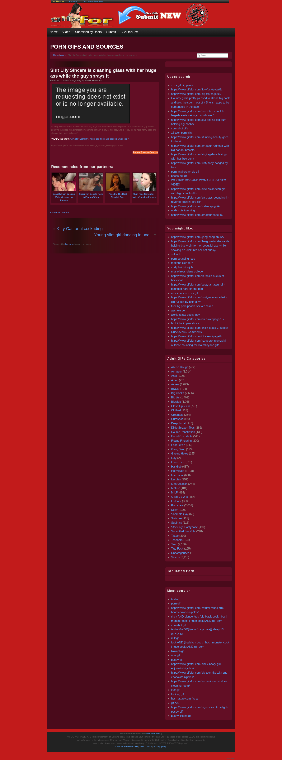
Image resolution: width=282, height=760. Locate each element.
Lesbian (176, 479)
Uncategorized (180, 553)
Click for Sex (129, 32)
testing (175, 599)
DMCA (149, 746)
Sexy (174, 509)
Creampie (177, 414)
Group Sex (178, 462)
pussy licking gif (181, 715)
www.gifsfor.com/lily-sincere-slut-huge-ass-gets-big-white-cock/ (99, 139)
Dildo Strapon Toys (183, 427)
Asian (174, 380)
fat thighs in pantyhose (185, 323)
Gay (173, 457)
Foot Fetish (178, 444)
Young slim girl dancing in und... (123, 235)
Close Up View (180, 406)
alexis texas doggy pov (185, 314)
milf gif (175, 638)
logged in (69, 244)
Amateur (176, 371)
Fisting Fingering (181, 440)
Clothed (176, 410)
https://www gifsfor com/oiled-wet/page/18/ (197, 319)
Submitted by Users (88, 32)
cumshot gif (178, 625)
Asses (63, 55)
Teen (174, 544)
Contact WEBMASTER (126, 746)
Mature (175, 488)
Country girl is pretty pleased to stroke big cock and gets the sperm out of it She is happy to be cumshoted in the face (200, 102)
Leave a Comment (59, 212)
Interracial (177, 475)
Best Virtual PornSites (93, 1)
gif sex (175, 703)
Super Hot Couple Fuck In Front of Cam (91, 195)
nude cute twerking (183, 210)
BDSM (175, 388)
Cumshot (177, 419)
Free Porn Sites (153, 733)
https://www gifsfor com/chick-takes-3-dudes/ (199, 327)
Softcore (176, 518)
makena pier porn (182, 262)
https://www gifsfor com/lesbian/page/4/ (195, 206)
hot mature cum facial (184, 698)
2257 (141, 746)
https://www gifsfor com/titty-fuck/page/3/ (196, 89)
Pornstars (177, 505)
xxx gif (175, 689)
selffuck (176, 254)
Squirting (176, 522)
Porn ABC (73, 1)
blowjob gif (177, 651)
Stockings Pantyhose (184, 527)
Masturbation (179, 483)
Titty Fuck (177, 548)
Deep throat (178, 423)
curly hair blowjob (182, 267)
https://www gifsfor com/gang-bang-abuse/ (197, 236)
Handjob (176, 466)
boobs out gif (179, 175)
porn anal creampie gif (185, 171)
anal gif (175, 655)
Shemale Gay (179, 514)
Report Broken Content (145, 152)
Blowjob (176, 401)
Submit (111, 32)
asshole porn (179, 310)
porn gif (175, 603)
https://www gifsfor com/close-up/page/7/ (196, 336)
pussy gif (176, 659)
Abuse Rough (179, 367)
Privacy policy (160, 746)
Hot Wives (177, 470)
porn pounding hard (183, 258)
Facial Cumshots (181, 436)
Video (66, 32)
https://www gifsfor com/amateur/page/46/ (197, 214)
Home (53, 32)
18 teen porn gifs (181, 132)
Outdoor (176, 501)
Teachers (177, 539)
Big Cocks (177, 393)
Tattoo (175, 535)
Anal (174, 375)
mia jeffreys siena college (187, 271)
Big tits (175, 397)
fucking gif (177, 694)
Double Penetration (183, 432)
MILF (174, 492)
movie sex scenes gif (184, 293)
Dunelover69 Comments (186, 332)
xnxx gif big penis (182, 85)
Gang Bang (178, 449)
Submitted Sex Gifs (183, 531)
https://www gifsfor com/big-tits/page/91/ (196, 93)
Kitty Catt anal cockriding (80, 228)
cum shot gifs (179, 128)
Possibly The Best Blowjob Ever (118, 195)
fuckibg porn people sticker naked (192, 306)
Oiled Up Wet (179, 496)
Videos (175, 557)
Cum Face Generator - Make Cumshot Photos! (144, 195)
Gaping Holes (179, 453)
